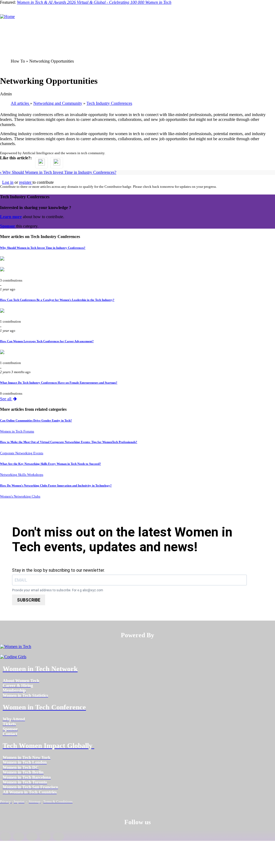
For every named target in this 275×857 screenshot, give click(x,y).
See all (6, 399)
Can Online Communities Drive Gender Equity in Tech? (36, 420)
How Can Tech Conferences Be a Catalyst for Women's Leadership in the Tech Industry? (57, 299)
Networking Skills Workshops (21, 475)
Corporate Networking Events (21, 453)
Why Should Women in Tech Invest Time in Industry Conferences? (58, 172)
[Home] (7, 16)
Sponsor (8, 226)
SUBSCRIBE (28, 600)
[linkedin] (18, 836)
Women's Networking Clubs (20, 496)
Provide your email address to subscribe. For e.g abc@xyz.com (57, 590)
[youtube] (58, 836)
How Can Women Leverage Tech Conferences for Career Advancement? (47, 341)
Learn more (11, 216)
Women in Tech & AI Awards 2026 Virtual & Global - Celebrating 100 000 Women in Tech (94, 2)
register (25, 182)
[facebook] (5, 836)
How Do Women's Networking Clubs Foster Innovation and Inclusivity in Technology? (56, 485)
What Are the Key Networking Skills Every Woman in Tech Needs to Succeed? (50, 463)
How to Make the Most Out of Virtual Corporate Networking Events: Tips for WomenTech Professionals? (68, 442)
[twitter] (44, 836)
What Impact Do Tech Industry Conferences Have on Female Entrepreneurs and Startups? (58, 382)
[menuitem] (21, 680)
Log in (7, 182)
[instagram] (31, 836)
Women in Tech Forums (17, 431)
